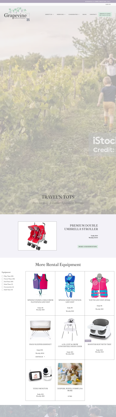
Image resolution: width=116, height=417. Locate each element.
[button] (12, 276)
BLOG (84, 14)
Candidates (73, 14)
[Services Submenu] (65, 14)
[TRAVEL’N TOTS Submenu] (105, 16)
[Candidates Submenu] (79, 14)
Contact (93, 14)
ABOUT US (48, 14)
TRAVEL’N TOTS (105, 13)
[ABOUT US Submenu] (53, 14)
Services (60, 14)
